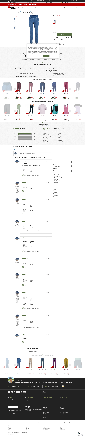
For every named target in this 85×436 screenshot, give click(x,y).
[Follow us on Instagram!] (26, 407)
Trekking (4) (60, 138)
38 (61, 26)
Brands (48, 7)
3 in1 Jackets (27, 426)
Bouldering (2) (60, 141)
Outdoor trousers (24, 11)
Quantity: (54, 32)
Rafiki (15, 13)
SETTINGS (39, 55)
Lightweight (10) (46, 134)
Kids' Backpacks (45, 429)
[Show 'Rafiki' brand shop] (15, 16)
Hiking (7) (59, 134)
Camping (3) (60, 140)
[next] (70, 89)
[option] (34, 29)
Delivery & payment (45, 406)
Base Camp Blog (12, 0)
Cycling (36, 7)
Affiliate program (62, 409)
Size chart (54, 29)
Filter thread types (56, 160)
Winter (40, 7)
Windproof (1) (45, 141)
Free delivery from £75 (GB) (13, 2)
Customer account (63, 407)
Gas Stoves (9, 428)
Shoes (23, 7)
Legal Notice (62, 411)
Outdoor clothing (18, 11)
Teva (61, 426)
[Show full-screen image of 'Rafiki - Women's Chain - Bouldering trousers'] (20, 16)
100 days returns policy (48, 2)
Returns (43, 411)
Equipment (28, 7)
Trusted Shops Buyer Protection (59, 44)
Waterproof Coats (28, 427)
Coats (26, 429)
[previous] (15, 89)
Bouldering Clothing (11, 430)
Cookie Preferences (45, 414)
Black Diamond (62, 429)
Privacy (46, 413)
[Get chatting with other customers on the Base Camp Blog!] (30, 407)
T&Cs (43, 413)
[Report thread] (49, 182)
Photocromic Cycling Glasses (47, 430)
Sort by (54, 164)
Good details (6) (45, 138)
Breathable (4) (45, 140)
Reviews (55, 168)
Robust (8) (45, 137)
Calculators (9, 426)
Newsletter (62, 408)
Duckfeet (61, 427)
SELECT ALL (46, 55)
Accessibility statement (64, 412)
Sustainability (62, 413)
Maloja (61, 428)
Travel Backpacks (45, 427)
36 (58, 26)
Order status (44, 407)
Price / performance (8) (47, 136)
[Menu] (84, 432)
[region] (43, 51)
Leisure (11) (60, 133)
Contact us (44, 409)
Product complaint (45, 412)
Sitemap (10, 432)
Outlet (52, 7)
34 (54, 26)
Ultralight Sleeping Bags (46, 428)
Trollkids (61, 430)
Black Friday (10, 427)
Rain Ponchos (28, 428)
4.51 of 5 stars (66, 2)
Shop (8, 0)
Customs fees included (30, 2)
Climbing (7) (60, 136)
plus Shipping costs (56, 16)
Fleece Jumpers (28, 430)
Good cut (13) (45, 133)
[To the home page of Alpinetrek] (12, 7)
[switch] (82, 435)
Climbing (32, 7)
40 (64, 26)
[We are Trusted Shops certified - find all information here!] (63, 386)
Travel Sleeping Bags (46, 426)
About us (61, 406)
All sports (44, 7)
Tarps (9, 429)
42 (67, 26)
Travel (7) (59, 137)
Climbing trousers (30, 11)
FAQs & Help (44, 408)
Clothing (19, 7)
